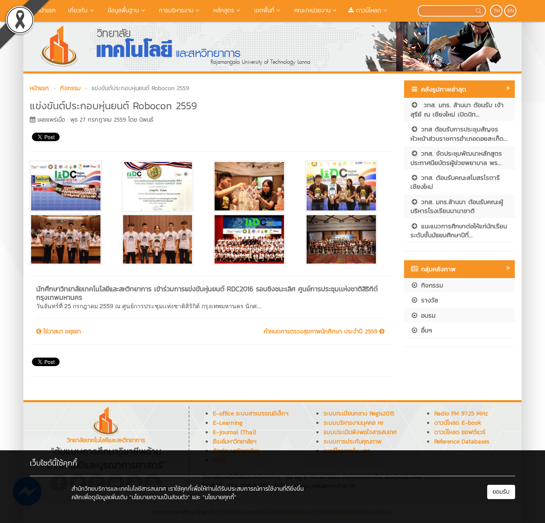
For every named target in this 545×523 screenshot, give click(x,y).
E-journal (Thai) (234, 432)
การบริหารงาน (175, 10)
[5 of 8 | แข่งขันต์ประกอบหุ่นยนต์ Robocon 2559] (69, 239)
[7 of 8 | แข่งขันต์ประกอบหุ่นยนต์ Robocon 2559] (253, 239)
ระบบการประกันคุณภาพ (353, 441)
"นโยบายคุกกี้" (219, 497)
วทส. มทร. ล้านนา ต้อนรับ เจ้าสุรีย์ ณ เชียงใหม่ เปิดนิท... (457, 109)
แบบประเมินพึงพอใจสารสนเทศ (360, 432)
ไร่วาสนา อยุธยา (61, 331)
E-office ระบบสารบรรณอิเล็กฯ (250, 413)
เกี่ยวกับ (77, 10)
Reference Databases (461, 441)
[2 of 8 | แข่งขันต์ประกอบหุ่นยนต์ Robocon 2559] (161, 186)
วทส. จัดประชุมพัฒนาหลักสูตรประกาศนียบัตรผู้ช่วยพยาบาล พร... (456, 157)
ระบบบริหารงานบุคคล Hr (354, 422)
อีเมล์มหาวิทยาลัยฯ (234, 441)
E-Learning (228, 422)
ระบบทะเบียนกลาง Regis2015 (359, 413)
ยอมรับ (501, 491)
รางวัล (428, 300)
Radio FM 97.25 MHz (461, 413)
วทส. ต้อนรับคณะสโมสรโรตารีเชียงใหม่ (455, 182)
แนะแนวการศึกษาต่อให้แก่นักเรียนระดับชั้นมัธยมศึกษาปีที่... (458, 230)
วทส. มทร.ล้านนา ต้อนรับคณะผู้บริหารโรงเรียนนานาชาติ (456, 206)
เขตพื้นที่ (263, 10)
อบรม (427, 315)
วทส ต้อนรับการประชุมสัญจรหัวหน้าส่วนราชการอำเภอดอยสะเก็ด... (459, 133)
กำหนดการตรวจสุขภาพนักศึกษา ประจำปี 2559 (321, 331)
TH (496, 10)
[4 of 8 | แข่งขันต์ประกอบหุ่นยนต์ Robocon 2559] (344, 186)
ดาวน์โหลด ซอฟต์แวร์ (459, 432)
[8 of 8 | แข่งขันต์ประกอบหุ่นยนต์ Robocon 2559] (344, 239)
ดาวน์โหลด (367, 10)
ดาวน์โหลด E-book (457, 422)
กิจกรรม (431, 285)
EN (511, 10)
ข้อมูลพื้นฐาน (122, 10)
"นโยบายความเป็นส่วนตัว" (159, 497)
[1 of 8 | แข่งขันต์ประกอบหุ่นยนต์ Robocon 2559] (69, 186)
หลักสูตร (222, 10)
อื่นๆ (425, 330)
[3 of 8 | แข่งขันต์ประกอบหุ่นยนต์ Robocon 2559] (253, 186)
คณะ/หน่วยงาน (311, 10)
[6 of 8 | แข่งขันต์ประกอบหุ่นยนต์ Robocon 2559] (161, 239)
